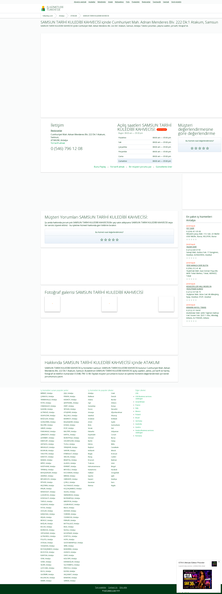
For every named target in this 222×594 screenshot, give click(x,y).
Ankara (113, 403)
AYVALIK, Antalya (47, 543)
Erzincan (114, 454)
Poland (138, 414)
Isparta (90, 476)
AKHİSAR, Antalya (70, 511)
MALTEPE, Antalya (70, 431)
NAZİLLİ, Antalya (69, 530)
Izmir (113, 463)
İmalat (110, 2)
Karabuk (114, 470)
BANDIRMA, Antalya (71, 549)
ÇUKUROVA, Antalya (48, 495)
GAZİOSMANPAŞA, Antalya (73, 543)
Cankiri (113, 457)
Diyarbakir (92, 435)
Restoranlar (146, 2)
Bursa (113, 438)
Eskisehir (91, 431)
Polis (128, 2)
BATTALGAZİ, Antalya (71, 523)
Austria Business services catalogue (144, 431)
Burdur (113, 400)
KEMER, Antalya (46, 581)
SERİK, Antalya (69, 546)
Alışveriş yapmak (80, 2)
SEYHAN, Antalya (70, 409)
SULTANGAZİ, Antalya (71, 485)
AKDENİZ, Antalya (47, 476)
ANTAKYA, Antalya (47, 444)
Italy (136, 408)
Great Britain (140, 402)
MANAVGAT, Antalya (48, 492)
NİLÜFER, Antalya (47, 425)
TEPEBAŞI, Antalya (47, 470)
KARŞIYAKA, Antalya (48, 514)
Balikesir (91, 396)
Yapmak (166, 2)
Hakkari (91, 473)
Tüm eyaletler (100, 587)
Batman (114, 460)
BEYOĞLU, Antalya (70, 470)
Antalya (90, 393)
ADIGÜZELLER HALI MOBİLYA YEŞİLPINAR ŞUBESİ (198, 287)
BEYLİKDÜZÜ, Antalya (48, 479)
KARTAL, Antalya (69, 435)
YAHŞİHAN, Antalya (47, 546)
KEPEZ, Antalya (46, 463)
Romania (138, 436)
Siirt (112, 428)
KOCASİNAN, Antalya (71, 473)
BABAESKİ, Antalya (70, 578)
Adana (90, 400)
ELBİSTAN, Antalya (47, 555)
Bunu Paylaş (100, 166)
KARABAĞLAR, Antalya (72, 562)
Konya (113, 406)
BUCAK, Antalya (46, 527)
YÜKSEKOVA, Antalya (71, 517)
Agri (89, 403)
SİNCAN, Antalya (69, 457)
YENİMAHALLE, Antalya (49, 400)
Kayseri (90, 479)
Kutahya (114, 479)
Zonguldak (115, 473)
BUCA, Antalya (46, 571)
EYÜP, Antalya (69, 428)
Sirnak (90, 428)
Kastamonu (92, 470)
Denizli (113, 396)
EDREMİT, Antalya (70, 466)
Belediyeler (102, 2)
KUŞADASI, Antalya (47, 504)
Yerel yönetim (176, 2)
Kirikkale (114, 419)
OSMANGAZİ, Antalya (48, 406)
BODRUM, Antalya (47, 450)
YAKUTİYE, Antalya (47, 454)
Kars (112, 482)
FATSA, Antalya (46, 508)
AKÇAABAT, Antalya (71, 574)
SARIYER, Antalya (70, 450)
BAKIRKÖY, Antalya (70, 419)
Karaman (91, 482)
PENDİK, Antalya (69, 396)
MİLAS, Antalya (69, 508)
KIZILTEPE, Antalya (70, 558)
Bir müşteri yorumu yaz (140, 166)
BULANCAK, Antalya (48, 578)
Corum (113, 435)
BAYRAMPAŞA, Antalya (72, 498)
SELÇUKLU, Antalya (70, 415)
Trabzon (91, 463)
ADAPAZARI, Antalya (48, 415)
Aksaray (114, 415)
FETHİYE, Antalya (46, 482)
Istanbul (91, 415)
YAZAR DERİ (191, 247)
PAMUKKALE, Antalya (48, 431)
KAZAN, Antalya (69, 571)
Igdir (112, 476)
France (137, 405)
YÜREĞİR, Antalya (70, 514)
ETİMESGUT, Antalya (71, 454)
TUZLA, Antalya (69, 444)
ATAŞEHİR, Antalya (70, 412)
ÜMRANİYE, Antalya (70, 479)
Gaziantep (91, 406)
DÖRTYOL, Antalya (70, 536)
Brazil (137, 418)
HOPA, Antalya (69, 539)
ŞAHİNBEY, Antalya (47, 438)
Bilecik (113, 450)
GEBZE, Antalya (46, 428)
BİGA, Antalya (68, 527)
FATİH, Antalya (46, 403)
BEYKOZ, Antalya (47, 520)
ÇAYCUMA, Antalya (47, 568)
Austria (138, 427)
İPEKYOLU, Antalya (70, 568)
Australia (138, 424)
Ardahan (91, 419)
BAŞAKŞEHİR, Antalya (71, 422)
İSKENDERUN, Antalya (71, 495)
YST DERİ (190, 228)
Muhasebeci (119, 2)
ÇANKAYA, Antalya (47, 396)
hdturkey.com (110, 591)
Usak (113, 393)
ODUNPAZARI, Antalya (72, 441)
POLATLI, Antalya (47, 539)
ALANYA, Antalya (70, 463)
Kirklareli (91, 450)
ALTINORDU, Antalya (48, 536)
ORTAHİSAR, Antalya (48, 533)
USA (136, 393)
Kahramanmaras (94, 466)
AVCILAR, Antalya (47, 511)
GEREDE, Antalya (69, 581)
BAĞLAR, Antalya (47, 523)
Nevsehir (114, 409)
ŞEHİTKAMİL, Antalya (71, 403)
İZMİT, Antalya (69, 406)
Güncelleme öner (164, 166)
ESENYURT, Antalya (47, 441)
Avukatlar (92, 2)
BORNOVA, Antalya (47, 530)
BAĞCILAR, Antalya (47, 419)
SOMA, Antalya (46, 562)
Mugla (90, 454)
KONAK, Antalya (69, 425)
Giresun (91, 438)
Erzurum (91, 460)
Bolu (89, 425)
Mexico (138, 411)
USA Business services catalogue (143, 397)
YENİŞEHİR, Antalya (70, 447)
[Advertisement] (118, 51)
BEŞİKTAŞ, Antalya (70, 460)
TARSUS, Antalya (46, 501)
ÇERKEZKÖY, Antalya (48, 435)
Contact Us (112, 587)
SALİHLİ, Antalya (69, 492)
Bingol (113, 466)
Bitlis (113, 444)
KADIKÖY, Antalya (70, 400)
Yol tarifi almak (58, 143)
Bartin (90, 441)
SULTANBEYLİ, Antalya (72, 565)
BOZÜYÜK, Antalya (47, 552)
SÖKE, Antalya (45, 558)
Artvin (90, 422)
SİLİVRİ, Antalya (46, 565)
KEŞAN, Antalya (46, 517)
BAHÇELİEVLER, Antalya (49, 473)
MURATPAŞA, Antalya (71, 438)
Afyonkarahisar (116, 412)
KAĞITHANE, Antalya (48, 466)
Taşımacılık (157, 2)
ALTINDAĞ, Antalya (47, 412)
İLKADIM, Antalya (47, 409)
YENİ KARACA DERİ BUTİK (197, 265)
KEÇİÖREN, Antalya (47, 485)
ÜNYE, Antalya (69, 555)
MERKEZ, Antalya (46, 393)
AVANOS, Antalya (70, 552)
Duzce (90, 409)
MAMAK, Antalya (46, 460)
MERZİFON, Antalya (70, 501)
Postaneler (136, 2)
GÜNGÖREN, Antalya (48, 422)
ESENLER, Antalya (70, 520)
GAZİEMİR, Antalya (47, 574)
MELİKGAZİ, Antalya (47, 447)
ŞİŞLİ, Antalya (68, 393)
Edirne (90, 444)
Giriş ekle (123, 587)
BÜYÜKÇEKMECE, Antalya (49, 549)
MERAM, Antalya (69, 476)
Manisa (90, 485)
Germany (138, 421)
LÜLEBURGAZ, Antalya (72, 504)
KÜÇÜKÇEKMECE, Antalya (73, 489)
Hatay (113, 441)
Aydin (113, 422)
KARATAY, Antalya (47, 457)
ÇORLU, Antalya (69, 482)
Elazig (90, 457)
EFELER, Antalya (46, 489)
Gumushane (115, 425)
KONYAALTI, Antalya (48, 498)
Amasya (91, 412)
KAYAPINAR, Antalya (71, 533)
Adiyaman (114, 431)
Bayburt (91, 447)
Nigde (113, 485)
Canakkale (115, 447)
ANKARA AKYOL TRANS (196, 307)
